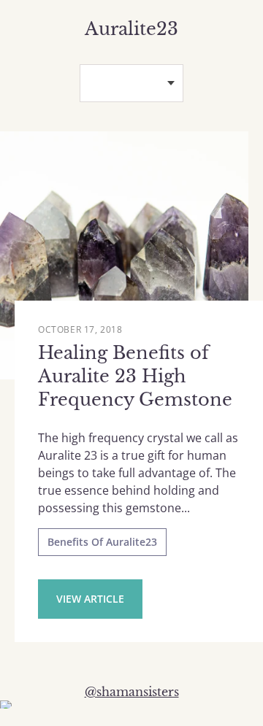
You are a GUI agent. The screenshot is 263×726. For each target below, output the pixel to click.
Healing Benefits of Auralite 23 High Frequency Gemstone (135, 376)
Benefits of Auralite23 (102, 542)
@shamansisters (132, 691)
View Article (90, 599)
